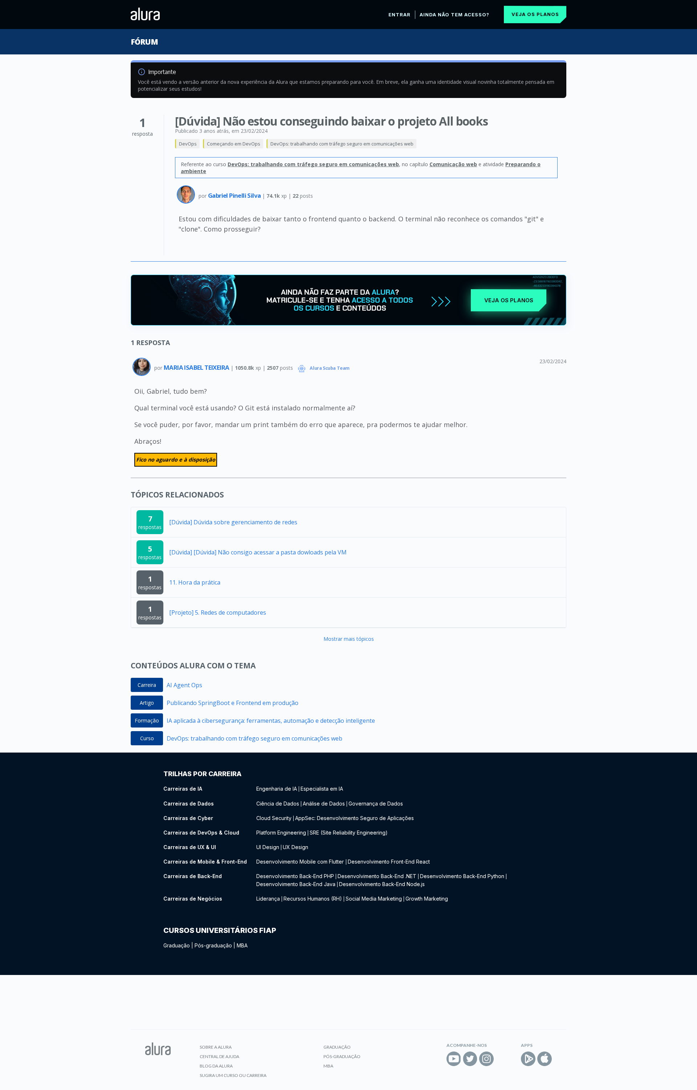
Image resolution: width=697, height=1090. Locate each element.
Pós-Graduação (341, 1056)
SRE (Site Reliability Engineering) (349, 832)
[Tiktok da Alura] (503, 1059)
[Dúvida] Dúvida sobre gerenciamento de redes (233, 522)
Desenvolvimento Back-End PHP (295, 876)
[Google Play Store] (528, 1059)
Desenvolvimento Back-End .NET (377, 876)
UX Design (295, 847)
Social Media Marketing (374, 899)
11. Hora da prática (194, 582)
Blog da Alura (216, 1066)
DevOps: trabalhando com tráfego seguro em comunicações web (341, 143)
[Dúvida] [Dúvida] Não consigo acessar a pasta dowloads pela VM (258, 552)
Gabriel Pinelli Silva (235, 195)
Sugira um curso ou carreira (233, 1075)
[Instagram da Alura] (486, 1059)
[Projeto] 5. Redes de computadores (217, 612)
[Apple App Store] (544, 1059)
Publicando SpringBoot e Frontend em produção (232, 703)
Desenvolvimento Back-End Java (295, 884)
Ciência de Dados (277, 803)
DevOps (188, 143)
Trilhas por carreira (202, 774)
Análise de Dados (324, 803)
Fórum (144, 42)
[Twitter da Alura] (470, 1059)
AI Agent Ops (184, 685)
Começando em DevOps (233, 143)
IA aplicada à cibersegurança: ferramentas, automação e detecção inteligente (271, 721)
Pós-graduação (213, 945)
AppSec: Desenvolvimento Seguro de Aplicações (354, 818)
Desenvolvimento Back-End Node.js (382, 884)
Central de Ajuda (219, 1056)
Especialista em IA (322, 789)
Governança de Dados (375, 803)
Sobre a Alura (216, 1047)
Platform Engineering (281, 832)
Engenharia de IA (276, 789)
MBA (242, 945)
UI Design (267, 847)
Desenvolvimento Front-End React (389, 862)
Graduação (176, 945)
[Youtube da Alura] (454, 1059)
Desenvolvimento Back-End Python (462, 876)
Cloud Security (274, 818)
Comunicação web (453, 164)
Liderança (268, 899)
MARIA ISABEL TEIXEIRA (197, 367)
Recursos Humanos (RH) (313, 899)
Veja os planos (535, 14)
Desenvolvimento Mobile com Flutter (300, 862)
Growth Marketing (426, 899)
